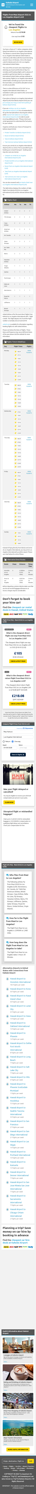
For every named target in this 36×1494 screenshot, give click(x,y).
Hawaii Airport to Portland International (20, 1154)
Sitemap (22, 1470)
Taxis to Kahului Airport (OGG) (14, 139)
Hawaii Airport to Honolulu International (20, 981)
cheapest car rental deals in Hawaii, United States (18, 608)
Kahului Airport (15, 5)
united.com (6, 324)
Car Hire (18, 1466)
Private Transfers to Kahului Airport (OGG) (17, 132)
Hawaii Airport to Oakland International (20, 1026)
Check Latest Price (18, 661)
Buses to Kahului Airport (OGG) (14, 136)
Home (5, 1466)
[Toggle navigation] (31, 5)
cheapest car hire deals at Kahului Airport (16, 1241)
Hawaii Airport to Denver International (19, 1175)
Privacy (15, 1470)
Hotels (13, 1468)
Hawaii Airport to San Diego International (19, 1134)
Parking (6, 1468)
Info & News (21, 1468)
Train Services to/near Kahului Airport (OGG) (18, 142)
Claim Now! (9, 802)
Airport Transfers (28, 1466)
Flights (11, 1466)
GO (30, 1461)
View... (6, 1362)
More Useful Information (18, 1449)
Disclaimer (30, 1468)
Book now (18, 42)
